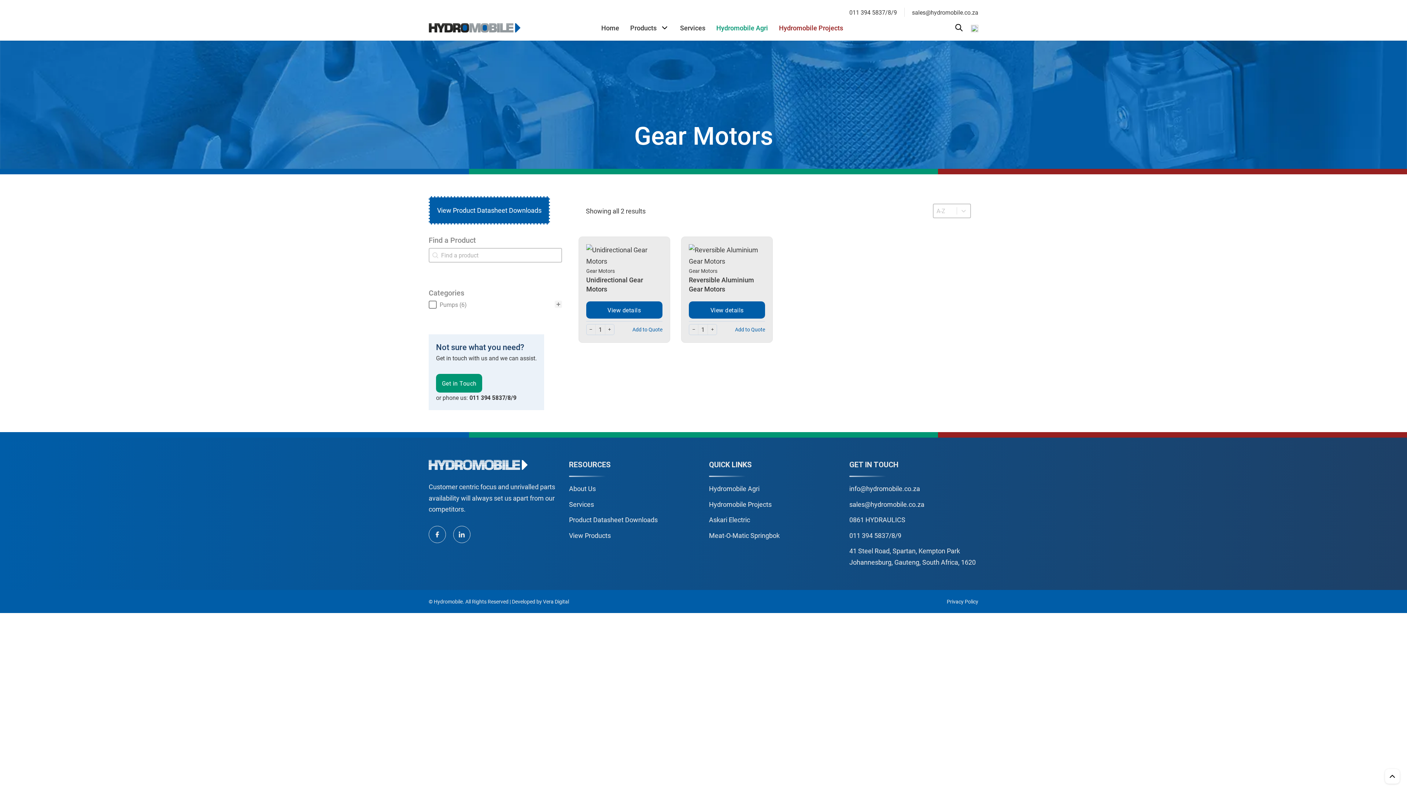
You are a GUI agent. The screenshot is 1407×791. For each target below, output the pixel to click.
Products (643, 27)
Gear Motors (600, 270)
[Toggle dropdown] (664, 27)
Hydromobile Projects (811, 27)
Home (610, 27)
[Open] (959, 27)
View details (624, 310)
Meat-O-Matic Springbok (744, 535)
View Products (590, 535)
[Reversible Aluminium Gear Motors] (727, 254)
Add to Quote (647, 329)
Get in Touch (459, 383)
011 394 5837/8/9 (873, 12)
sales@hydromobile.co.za (945, 12)
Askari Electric (729, 519)
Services (692, 27)
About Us (582, 488)
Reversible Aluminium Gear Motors (721, 284)
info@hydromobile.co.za (884, 488)
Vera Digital (556, 601)
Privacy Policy (962, 601)
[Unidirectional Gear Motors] (624, 254)
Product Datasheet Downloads (613, 519)
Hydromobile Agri (742, 27)
